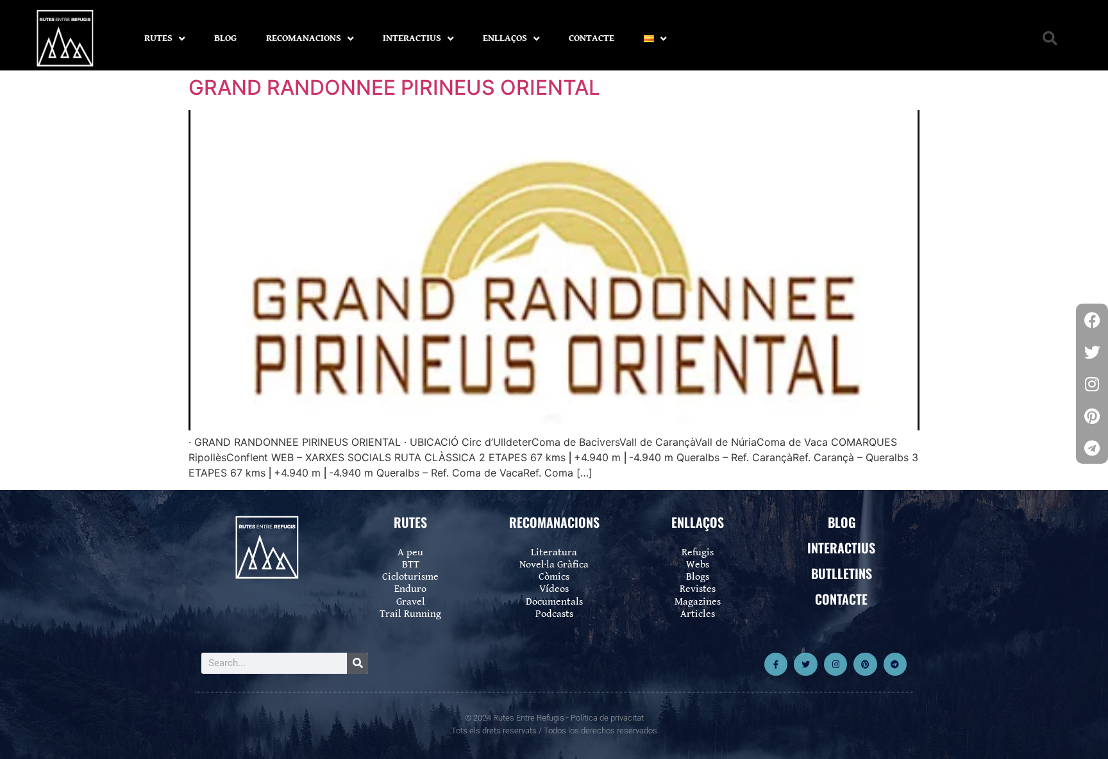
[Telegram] (895, 664)
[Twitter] (805, 664)
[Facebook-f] (775, 664)
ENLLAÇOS (505, 38)
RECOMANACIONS (303, 38)
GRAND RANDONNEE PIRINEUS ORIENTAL (394, 87)
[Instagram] (835, 664)
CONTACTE (591, 38)
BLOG (225, 38)
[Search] (357, 663)
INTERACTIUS (412, 38)
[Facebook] (1092, 320)
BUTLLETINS (841, 573)
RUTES (158, 38)
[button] (1050, 38)
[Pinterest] (865, 664)
